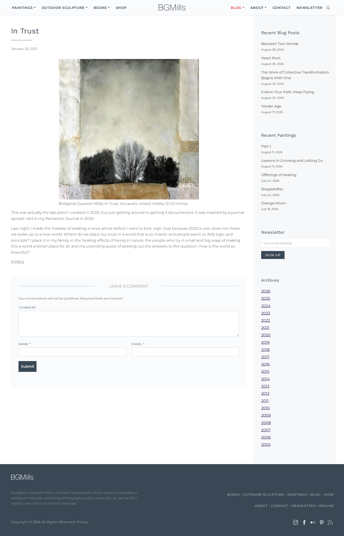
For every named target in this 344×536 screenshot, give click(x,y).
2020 (266, 335)
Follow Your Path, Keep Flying (287, 92)
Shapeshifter (272, 189)
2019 (265, 342)
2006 (266, 437)
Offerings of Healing (278, 175)
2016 (265, 364)
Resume (326, 506)
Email (138, 344)
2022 (265, 320)
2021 (265, 327)
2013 (265, 386)
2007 (266, 430)
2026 (265, 291)
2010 (265, 408)
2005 (266, 444)
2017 (265, 357)
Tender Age (271, 106)
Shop (329, 494)
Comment (27, 307)
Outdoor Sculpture (263, 494)
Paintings (297, 494)
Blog (316, 494)
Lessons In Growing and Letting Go (292, 160)
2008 (266, 423)
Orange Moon (273, 203)
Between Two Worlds (279, 43)
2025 (265, 298)
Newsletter (304, 506)
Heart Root (271, 58)
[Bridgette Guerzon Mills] (172, 7)
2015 (265, 371)
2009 (266, 415)
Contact (279, 506)
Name (24, 344)
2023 (265, 313)
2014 (265, 379)
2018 (265, 349)
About (261, 506)
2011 (265, 401)
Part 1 (266, 146)
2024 (266, 306)
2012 (265, 393)
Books (233, 494)
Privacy (82, 522)
